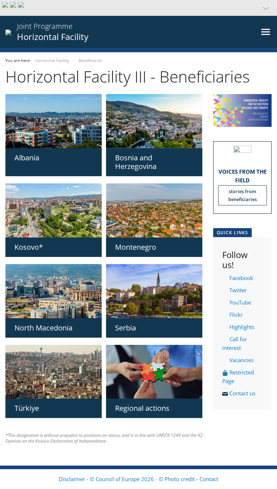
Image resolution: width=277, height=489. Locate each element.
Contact (208, 479)
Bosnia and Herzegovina (136, 162)
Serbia (125, 328)
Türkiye (26, 408)
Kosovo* (28, 247)
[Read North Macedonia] (53, 291)
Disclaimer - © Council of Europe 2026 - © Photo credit (127, 479)
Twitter (238, 290)
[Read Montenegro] (154, 210)
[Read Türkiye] (53, 372)
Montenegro (135, 247)
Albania (26, 158)
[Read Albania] (53, 121)
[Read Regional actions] (154, 372)
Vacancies (241, 360)
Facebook (241, 277)
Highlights (241, 326)
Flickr (235, 314)
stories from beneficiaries (242, 195)
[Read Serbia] (154, 291)
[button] (138, 8)
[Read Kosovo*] (53, 210)
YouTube (239, 302)
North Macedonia (43, 328)
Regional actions (142, 408)
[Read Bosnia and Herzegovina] (154, 121)
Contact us (243, 393)
